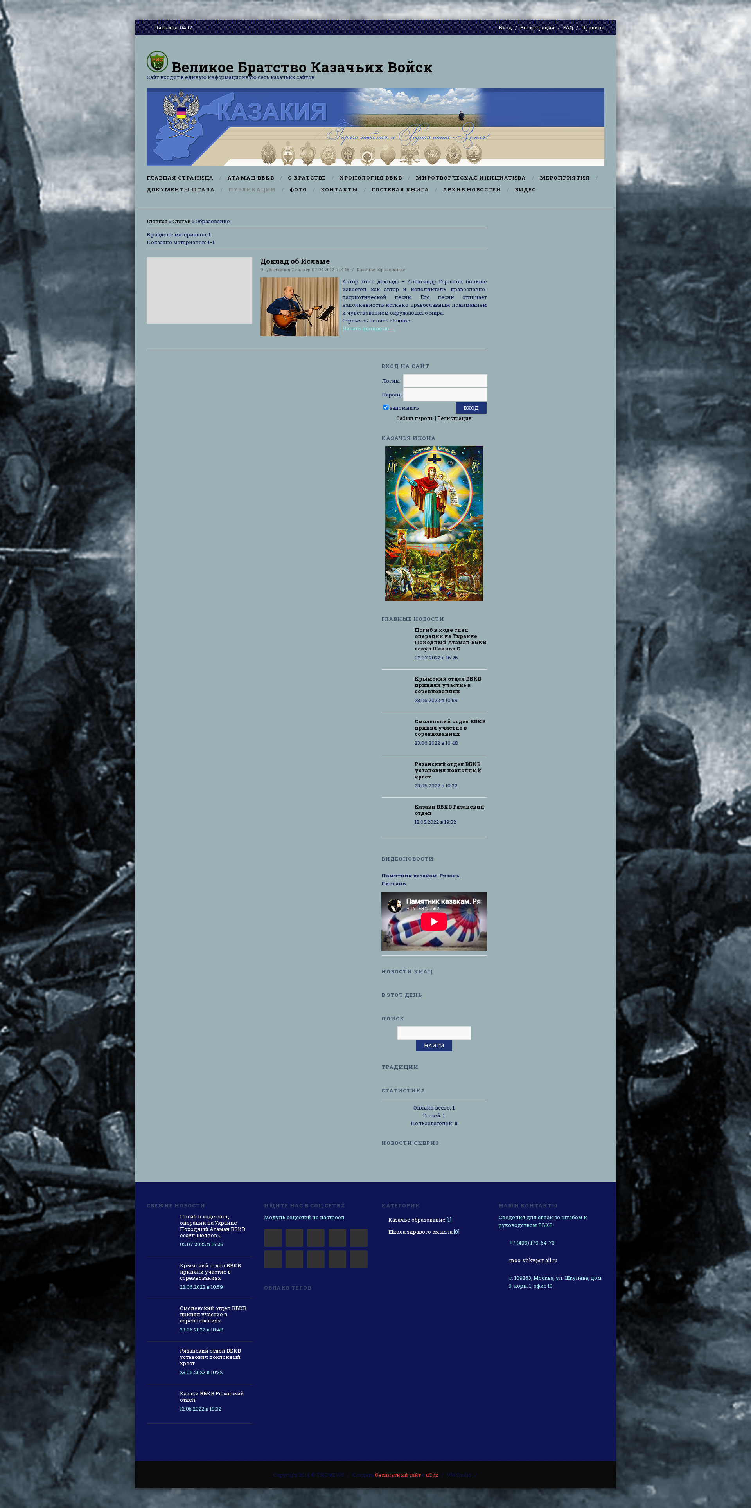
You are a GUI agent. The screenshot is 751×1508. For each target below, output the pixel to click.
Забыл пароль (415, 418)
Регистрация (537, 27)
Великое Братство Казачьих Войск (300, 67)
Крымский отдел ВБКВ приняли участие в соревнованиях (448, 685)
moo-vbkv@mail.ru (533, 1260)
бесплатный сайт (398, 1474)
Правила (592, 27)
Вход (505, 27)
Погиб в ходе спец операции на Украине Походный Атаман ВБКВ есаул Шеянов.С (450, 639)
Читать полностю (368, 328)
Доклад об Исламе (295, 261)
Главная (157, 221)
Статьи (181, 221)
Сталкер (301, 269)
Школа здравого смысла (420, 1231)
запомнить (404, 407)
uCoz (432, 1474)
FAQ (568, 27)
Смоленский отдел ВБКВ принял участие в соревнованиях (450, 727)
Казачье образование (381, 269)
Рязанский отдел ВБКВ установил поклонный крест (448, 770)
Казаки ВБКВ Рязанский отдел (449, 809)
